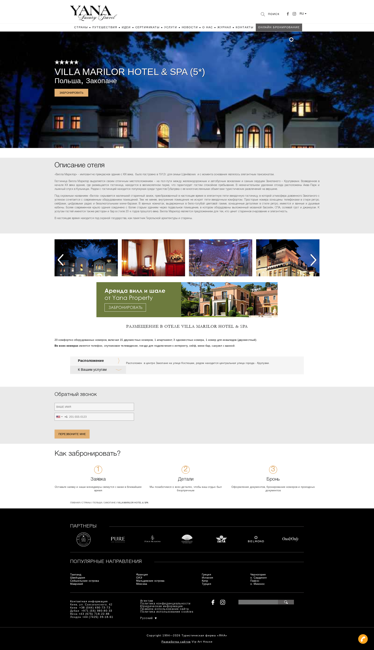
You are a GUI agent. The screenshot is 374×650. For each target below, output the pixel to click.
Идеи (126, 27)
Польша (68, 81)
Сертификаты (147, 27)
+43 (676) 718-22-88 (94, 613)
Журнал (224, 27)
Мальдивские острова (150, 580)
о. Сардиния (258, 577)
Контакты (244, 27)
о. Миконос (257, 583)
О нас (207, 27)
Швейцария (77, 577)
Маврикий (76, 583)
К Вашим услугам (92, 370)
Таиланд (75, 574)
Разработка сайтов (176, 641)
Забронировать (71, 92)
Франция (142, 574)
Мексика (141, 583)
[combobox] (61, 416)
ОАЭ (139, 577)
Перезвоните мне (72, 434)
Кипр (205, 580)
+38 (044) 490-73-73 (94, 607)
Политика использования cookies (166, 612)
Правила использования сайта (164, 609)
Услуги (170, 27)
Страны (81, 27)
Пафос (254, 580)
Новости (190, 27)
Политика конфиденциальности (165, 603)
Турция (206, 583)
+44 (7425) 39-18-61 (97, 616)
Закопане (101, 81)
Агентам (146, 601)
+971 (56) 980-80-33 (96, 610)
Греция (206, 574)
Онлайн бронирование (279, 27)
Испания (207, 577)
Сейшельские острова (84, 580)
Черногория (258, 574)
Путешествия (104, 27)
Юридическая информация (161, 606)
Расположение (91, 361)
